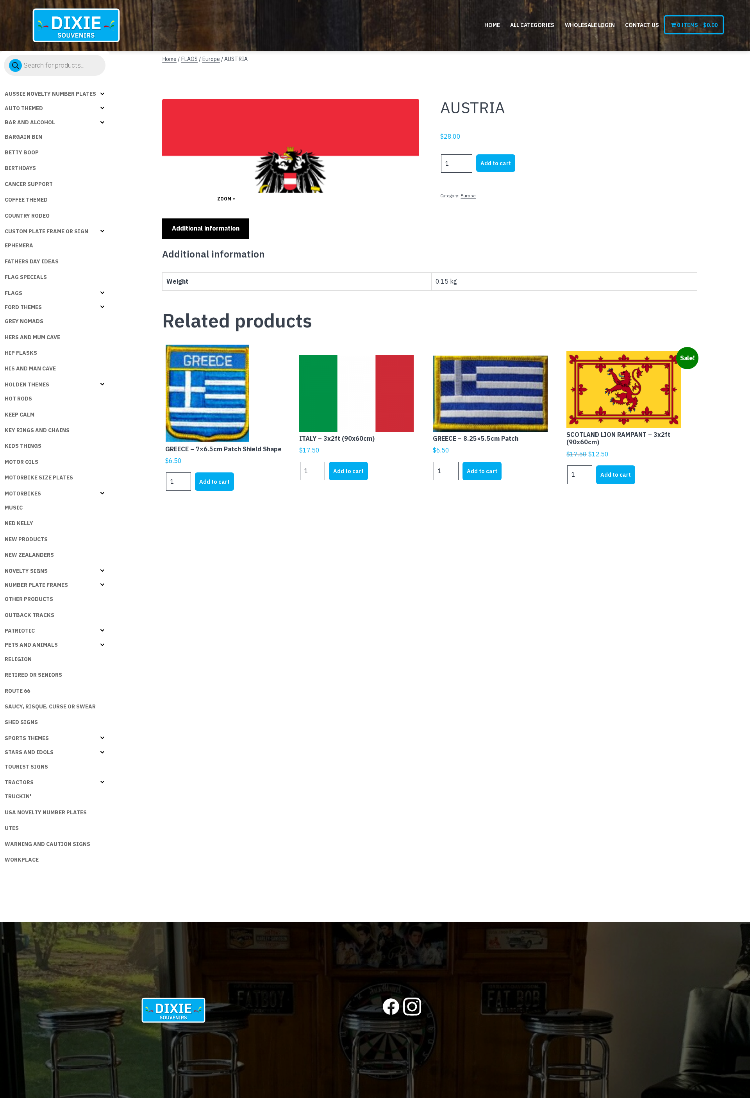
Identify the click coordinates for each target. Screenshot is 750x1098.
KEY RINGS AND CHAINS (37, 430)
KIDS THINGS (23, 445)
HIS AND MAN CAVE (30, 368)
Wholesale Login (590, 25)
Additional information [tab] (205, 228)
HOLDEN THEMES (27, 384)
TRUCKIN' (18, 796)
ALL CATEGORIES (532, 25)
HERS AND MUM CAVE (32, 337)
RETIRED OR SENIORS (33, 674)
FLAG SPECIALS (26, 277)
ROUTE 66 (17, 690)
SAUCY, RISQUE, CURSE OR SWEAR (50, 706)
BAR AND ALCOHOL (30, 122)
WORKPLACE (22, 859)
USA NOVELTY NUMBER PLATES (46, 812)
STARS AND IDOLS (29, 752)
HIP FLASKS (21, 352)
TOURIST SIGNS (26, 766)
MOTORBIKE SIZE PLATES (39, 477)
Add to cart (495, 163)
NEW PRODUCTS (26, 539)
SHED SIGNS (21, 722)
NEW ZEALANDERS (29, 554)
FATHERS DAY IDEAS (32, 261)
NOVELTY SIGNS (26, 570)
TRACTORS (19, 782)
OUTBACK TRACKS (29, 615)
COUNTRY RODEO (27, 215)
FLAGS (13, 293)
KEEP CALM (19, 414)
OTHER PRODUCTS (29, 599)
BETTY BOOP (22, 152)
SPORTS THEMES (27, 738)
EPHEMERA (19, 245)
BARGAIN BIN (23, 136)
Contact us (642, 25)
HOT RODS (18, 398)
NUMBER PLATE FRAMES (36, 584)
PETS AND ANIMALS (31, 644)
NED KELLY (19, 523)
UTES (12, 828)
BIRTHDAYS (20, 168)
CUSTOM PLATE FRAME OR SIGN (46, 231)
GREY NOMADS (24, 321)
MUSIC (14, 507)
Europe (211, 59)
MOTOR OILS (21, 461)
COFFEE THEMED (26, 199)
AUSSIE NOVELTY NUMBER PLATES (50, 93)
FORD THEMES (23, 307)
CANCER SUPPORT (29, 184)
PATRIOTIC (20, 630)
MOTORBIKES (23, 493)
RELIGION (18, 659)
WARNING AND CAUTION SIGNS (47, 844)
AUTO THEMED (24, 108)
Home (492, 25)
